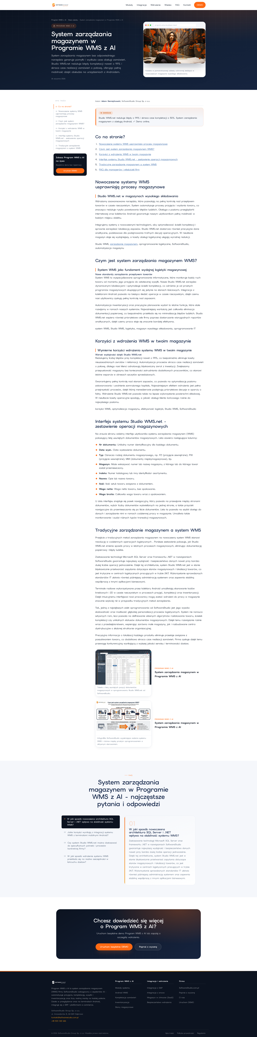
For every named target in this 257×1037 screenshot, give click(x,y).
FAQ (177, 5)
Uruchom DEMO (70, 171)
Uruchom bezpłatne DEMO (114, 946)
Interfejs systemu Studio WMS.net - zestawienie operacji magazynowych (70, 138)
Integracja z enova (156, 992)
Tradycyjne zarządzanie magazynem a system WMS (68, 146)
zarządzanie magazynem (123, 244)
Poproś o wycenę (148, 946)
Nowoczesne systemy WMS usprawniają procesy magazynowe (69, 114)
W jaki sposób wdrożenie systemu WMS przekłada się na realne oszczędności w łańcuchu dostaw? (86, 859)
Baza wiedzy (73, 20)
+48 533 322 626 (58, 1021)
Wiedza (168, 5)
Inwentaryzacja (122, 1002)
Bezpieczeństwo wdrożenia (159, 1002)
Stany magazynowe (124, 1007)
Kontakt (187, 5)
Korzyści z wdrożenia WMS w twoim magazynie (70, 129)
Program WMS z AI (58, 20)
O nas (182, 997)
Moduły (129, 5)
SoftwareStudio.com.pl (189, 988)
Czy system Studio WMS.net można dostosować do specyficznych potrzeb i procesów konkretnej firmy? (90, 845)
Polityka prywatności (185, 1033)
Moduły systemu (122, 988)
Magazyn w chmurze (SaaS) (160, 997)
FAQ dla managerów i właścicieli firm (119, 169)
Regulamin (201, 1033)
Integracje (142, 5)
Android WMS (121, 992)
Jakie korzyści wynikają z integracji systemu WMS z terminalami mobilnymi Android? (88, 834)
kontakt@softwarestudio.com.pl (64, 1017)
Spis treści (169, 1033)
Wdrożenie (155, 5)
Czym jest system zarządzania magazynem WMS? (70, 122)
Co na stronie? (64, 106)
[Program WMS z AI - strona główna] (60, 5)
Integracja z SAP (154, 988)
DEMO (200, 5)
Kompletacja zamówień (125, 997)
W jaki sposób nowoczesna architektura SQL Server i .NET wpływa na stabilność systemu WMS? (89, 821)
